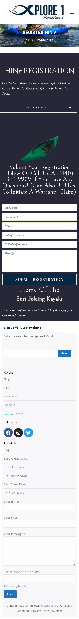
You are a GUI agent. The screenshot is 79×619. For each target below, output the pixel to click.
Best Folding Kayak (16, 458)
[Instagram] (18, 432)
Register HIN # (13, 413)
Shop (7, 379)
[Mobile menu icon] (71, 12)
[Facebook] (8, 432)
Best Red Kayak (14, 493)
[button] (38, 108)
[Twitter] (28, 432)
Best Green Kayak (15, 484)
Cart (6, 388)
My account (11, 396)
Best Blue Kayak (14, 467)
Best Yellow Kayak (15, 475)
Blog (6, 450)
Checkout (9, 405)
